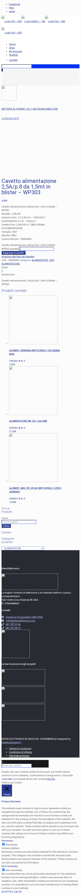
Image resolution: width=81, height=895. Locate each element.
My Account (15, 51)
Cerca (6, 525)
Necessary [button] (7, 840)
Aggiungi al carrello (13, 252)
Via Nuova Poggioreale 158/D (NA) (24, 617)
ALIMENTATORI (40, 260)
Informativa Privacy (19, 755)
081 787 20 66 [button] (13, 624)
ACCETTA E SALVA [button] (12, 891)
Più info (51, 779)
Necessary (11, 844)
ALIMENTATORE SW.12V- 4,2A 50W (28, 421)
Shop (12, 47)
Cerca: (5, 518)
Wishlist (13, 55)
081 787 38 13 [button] (13, 627)
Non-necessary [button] (10, 866)
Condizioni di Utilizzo (20, 752)
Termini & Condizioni (20, 748)
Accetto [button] (8, 779)
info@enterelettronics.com (20, 620)
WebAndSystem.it (11, 742)
